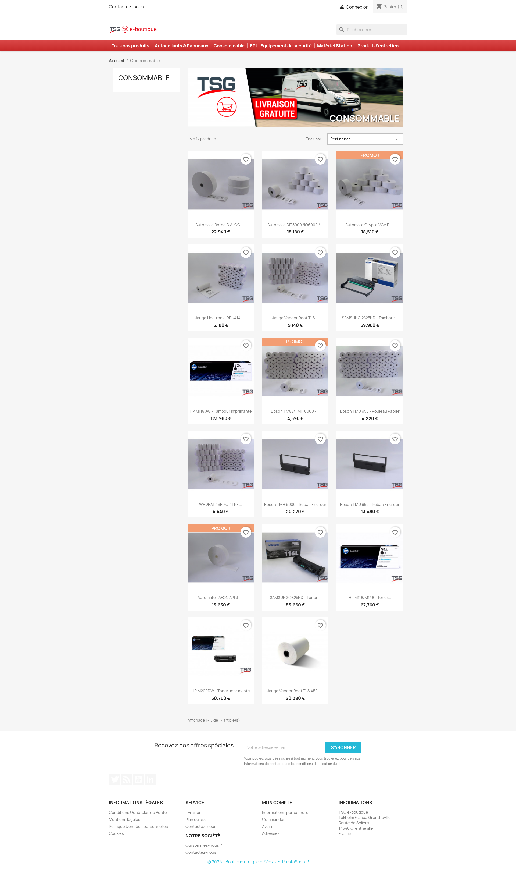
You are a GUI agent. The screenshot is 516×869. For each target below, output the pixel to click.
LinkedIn (150, 779)
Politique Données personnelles (138, 826)
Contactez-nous (126, 7)
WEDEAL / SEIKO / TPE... (220, 504)
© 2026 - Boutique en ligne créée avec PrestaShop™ (258, 862)
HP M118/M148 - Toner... (370, 597)
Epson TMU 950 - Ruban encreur (370, 504)
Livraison (193, 812)
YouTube (138, 779)
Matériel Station (334, 46)
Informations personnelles (286, 812)
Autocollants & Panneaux (181, 46)
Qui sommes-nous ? (203, 845)
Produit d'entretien (378, 46)
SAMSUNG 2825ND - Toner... (295, 597)
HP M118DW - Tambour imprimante (221, 411)
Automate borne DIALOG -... (220, 224)
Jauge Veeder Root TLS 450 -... (295, 690)
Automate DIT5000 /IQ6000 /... (295, 224)
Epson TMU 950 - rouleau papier (370, 411)
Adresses (271, 833)
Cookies (116, 833)
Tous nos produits (130, 46)
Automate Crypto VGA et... (369, 224)
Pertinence (365, 139)
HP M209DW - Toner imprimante (221, 690)
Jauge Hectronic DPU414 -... (220, 317)
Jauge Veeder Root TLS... (295, 317)
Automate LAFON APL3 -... (221, 597)
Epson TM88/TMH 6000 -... (295, 411)
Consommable (229, 46)
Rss (126, 779)
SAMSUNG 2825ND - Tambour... (370, 317)
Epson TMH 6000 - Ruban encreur (295, 504)
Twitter (114, 779)
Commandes (273, 819)
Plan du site (196, 819)
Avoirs (267, 826)
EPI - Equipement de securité (281, 46)
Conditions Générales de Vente (138, 812)
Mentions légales (124, 819)
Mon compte (277, 803)
